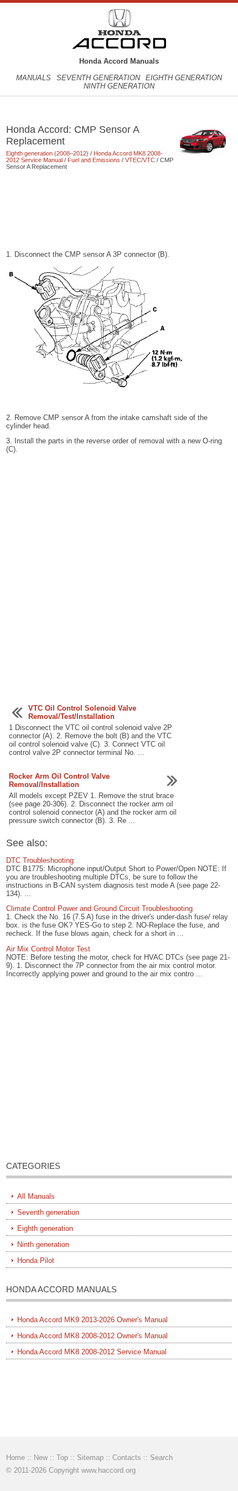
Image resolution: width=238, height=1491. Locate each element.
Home (15, 1457)
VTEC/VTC (140, 160)
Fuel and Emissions (94, 160)
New (41, 1457)
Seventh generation (98, 78)
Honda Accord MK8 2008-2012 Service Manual (92, 1352)
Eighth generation (184, 78)
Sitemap (90, 1457)
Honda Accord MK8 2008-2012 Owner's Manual (92, 1336)
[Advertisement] (119, 210)
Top (62, 1457)
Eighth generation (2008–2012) (47, 153)
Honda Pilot (35, 1260)
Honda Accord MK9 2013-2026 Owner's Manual (92, 1320)
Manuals (33, 78)
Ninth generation (119, 86)
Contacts (126, 1457)
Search (161, 1457)
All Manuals (36, 1196)
